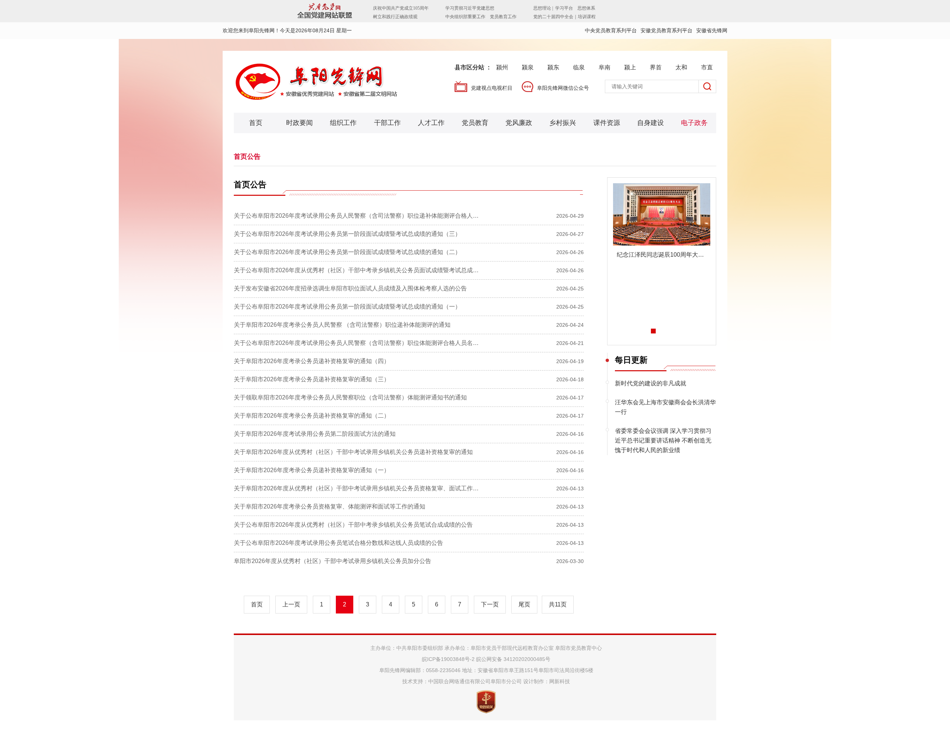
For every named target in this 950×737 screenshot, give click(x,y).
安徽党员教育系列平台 (666, 30)
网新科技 (559, 681)
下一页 (490, 604)
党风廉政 (518, 122)
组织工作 (343, 122)
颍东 (553, 67)
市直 (707, 67)
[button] (653, 331)
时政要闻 (299, 122)
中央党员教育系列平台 (611, 30)
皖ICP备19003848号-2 (448, 659)
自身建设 (650, 122)
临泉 (579, 67)
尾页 (524, 604)
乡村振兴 (562, 122)
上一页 (291, 604)
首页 (255, 122)
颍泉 (528, 67)
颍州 (502, 67)
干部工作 (387, 122)
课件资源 (606, 122)
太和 (681, 67)
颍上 (630, 67)
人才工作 (431, 122)
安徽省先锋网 (711, 30)
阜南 (604, 67)
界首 (656, 67)
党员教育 (475, 122)
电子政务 (694, 122)
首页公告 (247, 156)
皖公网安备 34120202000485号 (513, 659)
